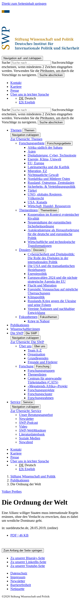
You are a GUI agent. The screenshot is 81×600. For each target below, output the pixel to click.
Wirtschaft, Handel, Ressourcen (49, 206)
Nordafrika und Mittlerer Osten (49, 179)
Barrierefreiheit (20, 585)
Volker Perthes (12, 491)
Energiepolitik (37, 274)
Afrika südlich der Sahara (45, 147)
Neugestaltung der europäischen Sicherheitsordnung (49, 224)
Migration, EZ (37, 171)
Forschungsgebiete (31, 143)
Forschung (26, 366)
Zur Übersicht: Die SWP (27, 342)
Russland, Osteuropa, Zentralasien (51, 182)
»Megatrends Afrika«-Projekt (47, 386)
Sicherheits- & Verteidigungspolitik (51, 186)
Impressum (17, 577)
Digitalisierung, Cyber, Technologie (52, 155)
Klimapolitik (36, 297)
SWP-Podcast (28, 422)
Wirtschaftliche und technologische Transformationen (51, 244)
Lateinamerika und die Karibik (48, 167)
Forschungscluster (40, 394)
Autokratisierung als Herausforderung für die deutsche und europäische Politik (53, 234)
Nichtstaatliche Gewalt (43, 175)
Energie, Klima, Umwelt (44, 159)
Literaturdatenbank (32, 434)
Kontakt (15, 83)
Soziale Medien (29, 438)
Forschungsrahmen (41, 398)
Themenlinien (28, 210)
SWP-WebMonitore (32, 430)
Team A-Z (35, 350)
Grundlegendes (38, 358)
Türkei (32, 190)
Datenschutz (18, 573)
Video (23, 426)
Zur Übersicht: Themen (26, 139)
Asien (32, 151)
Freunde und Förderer (42, 362)
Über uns (25, 346)
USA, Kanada (37, 202)
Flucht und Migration (42, 285)
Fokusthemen (28, 317)
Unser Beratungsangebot (36, 415)
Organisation (36, 354)
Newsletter (26, 419)
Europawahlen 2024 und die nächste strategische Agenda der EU (52, 279)
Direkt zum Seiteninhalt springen (24, 3)
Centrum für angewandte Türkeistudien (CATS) (45, 380)
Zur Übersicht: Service (25, 411)
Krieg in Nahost (38, 321)
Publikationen (19, 325)
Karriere (16, 86)
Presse (14, 90)
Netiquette (17, 589)
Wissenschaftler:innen (25, 329)
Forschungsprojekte (41, 390)
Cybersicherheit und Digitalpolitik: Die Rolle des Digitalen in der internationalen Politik (51, 258)
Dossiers (25, 250)
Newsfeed (26, 442)
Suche (6, 62)
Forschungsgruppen (41, 370)
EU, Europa (36, 163)
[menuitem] (44, 573)
